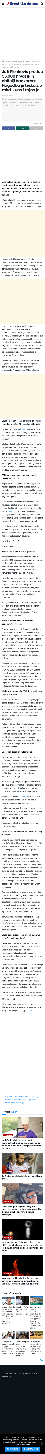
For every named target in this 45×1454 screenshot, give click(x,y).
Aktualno (8, 1135)
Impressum (6, 1376)
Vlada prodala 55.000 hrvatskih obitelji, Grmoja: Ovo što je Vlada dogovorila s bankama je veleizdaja (21, 1099)
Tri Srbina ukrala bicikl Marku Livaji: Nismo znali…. (22, 1177)
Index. (31, 1010)
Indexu (23, 429)
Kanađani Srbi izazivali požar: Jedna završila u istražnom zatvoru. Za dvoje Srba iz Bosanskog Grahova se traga (21, 1281)
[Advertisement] (22, 37)
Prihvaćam (12, 1449)
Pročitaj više (31, 1449)
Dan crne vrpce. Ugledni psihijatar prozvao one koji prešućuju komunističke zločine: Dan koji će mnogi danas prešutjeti (22, 1210)
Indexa (26, 796)
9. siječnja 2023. (7, 95)
